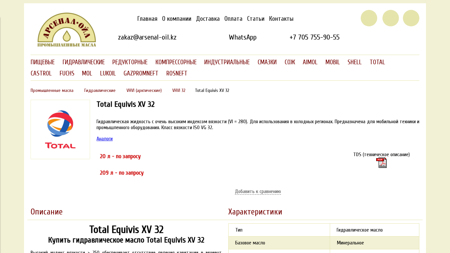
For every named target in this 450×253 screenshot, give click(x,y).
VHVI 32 (178, 90)
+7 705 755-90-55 (315, 37)
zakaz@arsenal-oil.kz (147, 37)
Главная (147, 18)
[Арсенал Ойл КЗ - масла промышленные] (64, 45)
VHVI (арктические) (144, 90)
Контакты (281, 18)
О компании (176, 18)
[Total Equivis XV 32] (381, 162)
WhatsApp (242, 37)
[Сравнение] (390, 18)
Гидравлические (100, 90)
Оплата (233, 18)
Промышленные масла (52, 90)
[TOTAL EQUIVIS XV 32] (60, 157)
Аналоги (105, 139)
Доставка (208, 18)
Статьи (256, 18)
